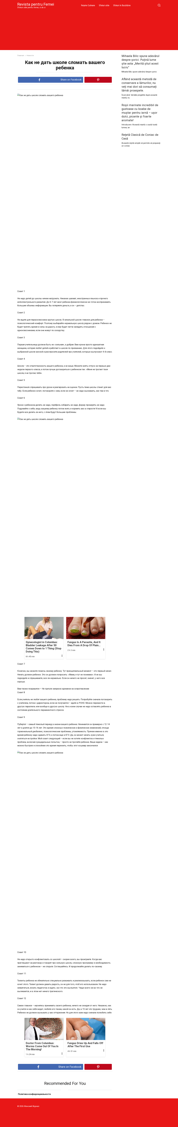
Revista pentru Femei (35, 4)
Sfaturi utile (104, 5)
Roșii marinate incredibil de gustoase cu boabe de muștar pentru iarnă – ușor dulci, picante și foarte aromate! (140, 112)
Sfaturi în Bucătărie (122, 5)
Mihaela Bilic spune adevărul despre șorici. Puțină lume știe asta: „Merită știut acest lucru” (140, 61)
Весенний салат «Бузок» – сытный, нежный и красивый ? (89, 1097)
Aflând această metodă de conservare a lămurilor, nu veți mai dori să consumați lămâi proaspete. (139, 84)
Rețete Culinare (88, 5)
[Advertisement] (89, 29)
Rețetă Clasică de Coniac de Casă (140, 136)
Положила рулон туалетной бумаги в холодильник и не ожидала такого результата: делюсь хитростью (39, 1097)
